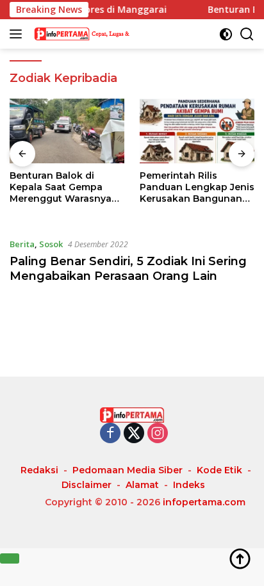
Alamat (142, 485)
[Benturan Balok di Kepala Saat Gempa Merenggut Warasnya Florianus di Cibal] (67, 131)
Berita (22, 244)
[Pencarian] (247, 34)
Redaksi (39, 470)
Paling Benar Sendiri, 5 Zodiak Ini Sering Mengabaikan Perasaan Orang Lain (128, 268)
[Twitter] (134, 434)
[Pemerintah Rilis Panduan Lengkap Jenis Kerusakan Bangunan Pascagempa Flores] (197, 131)
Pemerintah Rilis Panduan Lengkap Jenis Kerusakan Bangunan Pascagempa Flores (197, 187)
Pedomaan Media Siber (127, 470)
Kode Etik (219, 470)
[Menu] (18, 34)
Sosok (51, 244)
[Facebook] (110, 434)
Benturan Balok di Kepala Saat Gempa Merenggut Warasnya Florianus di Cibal (60, 187)
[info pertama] (95, 34)
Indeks (189, 485)
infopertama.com (204, 502)
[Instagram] (157, 434)
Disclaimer (86, 485)
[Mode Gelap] (226, 34)
